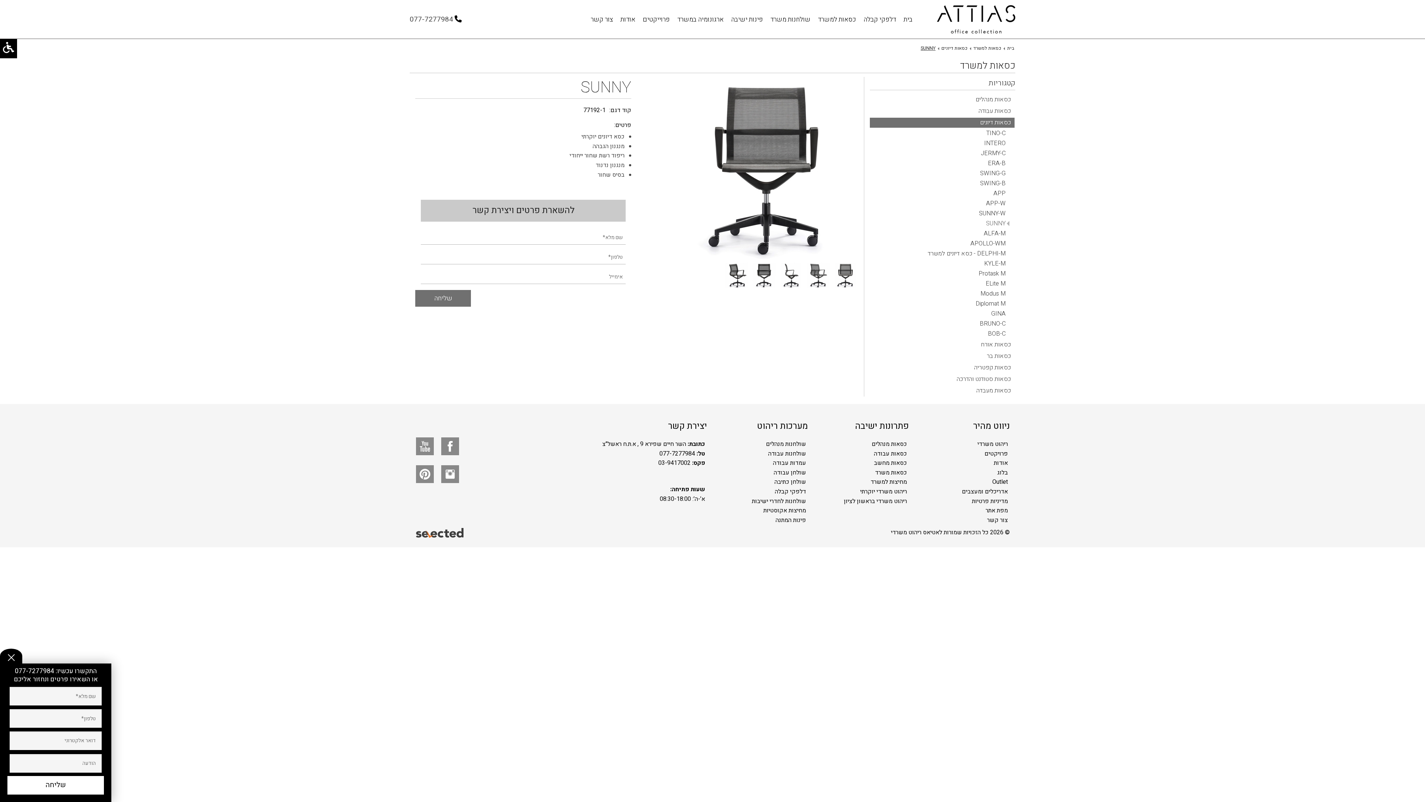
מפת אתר (997, 510)
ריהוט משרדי (992, 444)
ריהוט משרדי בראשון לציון (875, 501)
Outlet (1000, 481)
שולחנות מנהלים (786, 444)
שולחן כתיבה (790, 481)
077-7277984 (35, 671)
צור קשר (602, 19)
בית (908, 19)
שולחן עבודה (790, 472)
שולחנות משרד (790, 19)
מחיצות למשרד (889, 481)
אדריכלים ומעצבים (985, 491)
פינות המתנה (791, 520)
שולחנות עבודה (787, 453)
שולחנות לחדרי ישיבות (779, 501)
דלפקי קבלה (880, 19)
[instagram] (450, 474)
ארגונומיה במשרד (700, 19)
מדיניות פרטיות (990, 501)
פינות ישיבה (747, 19)
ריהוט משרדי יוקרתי (883, 491)
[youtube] (425, 446)
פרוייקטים (656, 19)
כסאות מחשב (890, 463)
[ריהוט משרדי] (976, 19)
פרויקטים (996, 453)
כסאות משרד (891, 472)
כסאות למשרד (837, 19)
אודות (627, 19)
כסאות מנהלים (889, 444)
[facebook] (450, 446)
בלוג (1002, 472)
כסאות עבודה (890, 453)
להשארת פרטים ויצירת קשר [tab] (523, 210)
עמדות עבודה (789, 463)
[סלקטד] (440, 532)
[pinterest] (425, 474)
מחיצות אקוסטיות (784, 510)
